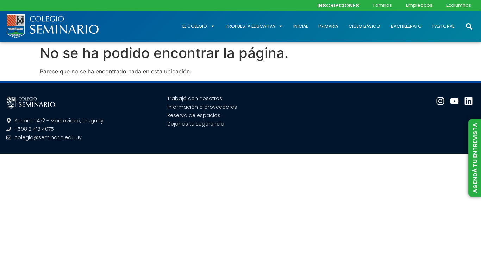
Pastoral (443, 26)
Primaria (328, 26)
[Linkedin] (468, 101)
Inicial (300, 26)
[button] (469, 26)
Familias (382, 5)
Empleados (419, 5)
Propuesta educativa (250, 26)
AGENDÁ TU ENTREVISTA (475, 158)
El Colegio (194, 26)
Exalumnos (458, 5)
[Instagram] (440, 101)
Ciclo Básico (364, 26)
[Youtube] (454, 101)
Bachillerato (406, 26)
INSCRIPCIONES (338, 5)
